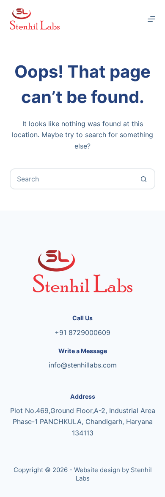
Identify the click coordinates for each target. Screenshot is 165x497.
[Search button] (143, 178)
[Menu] (151, 19)
